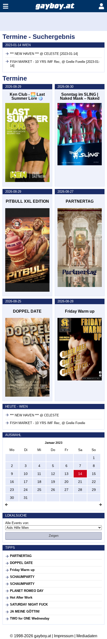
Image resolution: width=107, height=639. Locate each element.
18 (39, 482)
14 (80, 474)
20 (66, 482)
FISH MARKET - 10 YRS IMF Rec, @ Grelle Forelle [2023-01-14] (55, 64)
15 (94, 474)
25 (39, 490)
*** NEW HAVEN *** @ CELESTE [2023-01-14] (44, 54)
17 (26, 482)
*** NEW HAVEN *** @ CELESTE (34, 415)
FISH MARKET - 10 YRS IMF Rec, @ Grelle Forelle (47, 423)
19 (53, 482)
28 (80, 490)
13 (66, 474)
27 (66, 490)
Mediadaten (86, 636)
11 (39, 474)
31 (26, 498)
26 (53, 490)
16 (12, 482)
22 (94, 482)
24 (26, 490)
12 (53, 474)
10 (26, 474)
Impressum (63, 636)
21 (80, 482)
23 (12, 490)
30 (12, 498)
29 (94, 490)
